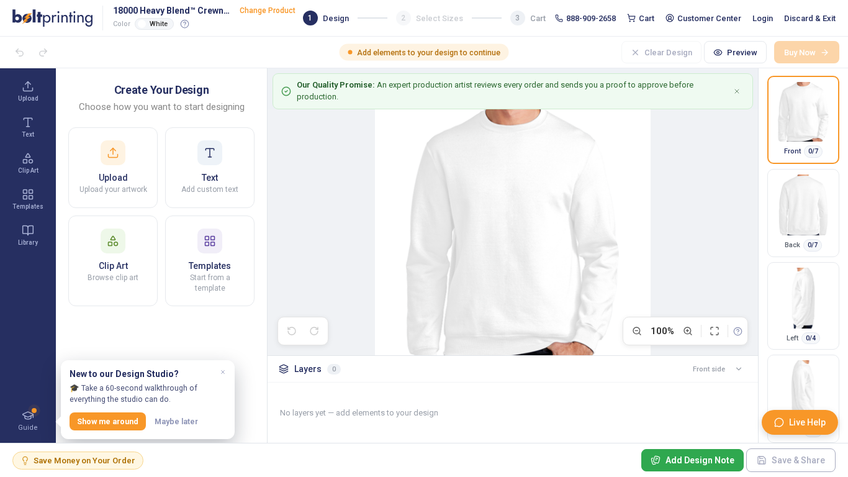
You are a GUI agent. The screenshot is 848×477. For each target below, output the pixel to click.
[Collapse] (739, 369)
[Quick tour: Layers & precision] (737, 331)
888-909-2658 (591, 18)
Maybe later (176, 421)
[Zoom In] (687, 331)
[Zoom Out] (636, 331)
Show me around (107, 421)
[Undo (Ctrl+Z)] (19, 52)
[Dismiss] (223, 372)
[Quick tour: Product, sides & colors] (185, 23)
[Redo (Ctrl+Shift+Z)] (314, 331)
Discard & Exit (810, 18)
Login (762, 18)
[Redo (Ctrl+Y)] (42, 52)
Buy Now (800, 52)
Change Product (267, 10)
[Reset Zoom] (714, 331)
